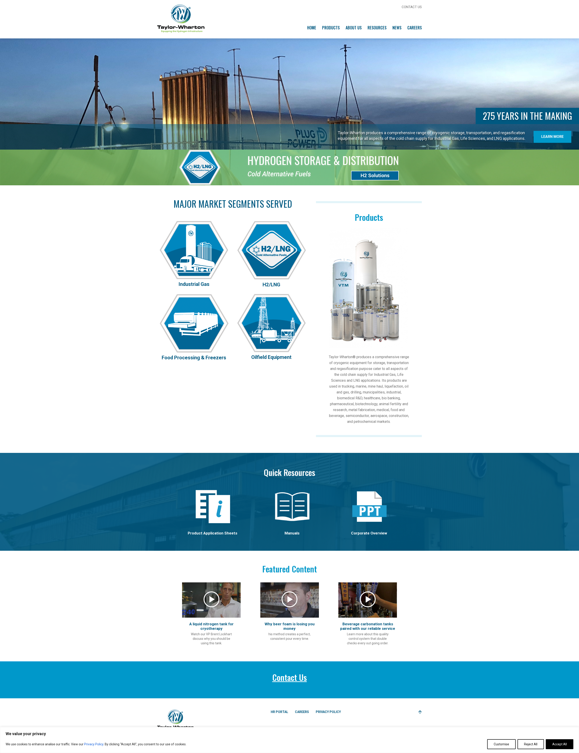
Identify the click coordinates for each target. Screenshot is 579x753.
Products (331, 28)
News (396, 28)
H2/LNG (271, 284)
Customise (501, 744)
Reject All (530, 744)
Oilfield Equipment (271, 357)
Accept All (559, 744)
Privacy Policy (93, 744)
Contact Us (412, 7)
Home (311, 28)
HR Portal (279, 712)
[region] (289, 740)
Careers (414, 28)
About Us (354, 28)
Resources (377, 28)
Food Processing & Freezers (194, 357)
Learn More (552, 136)
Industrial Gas (193, 284)
